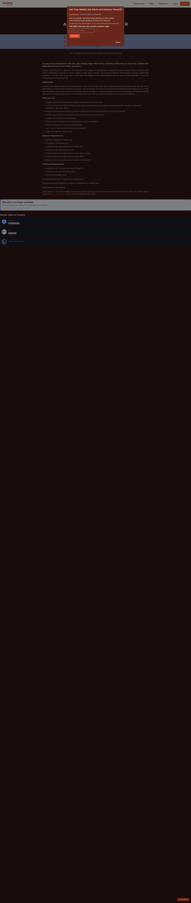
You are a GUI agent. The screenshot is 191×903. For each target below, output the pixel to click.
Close (117, 42)
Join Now (74, 36)
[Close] (121, 8)
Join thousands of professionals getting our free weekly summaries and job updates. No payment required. (94, 22)
